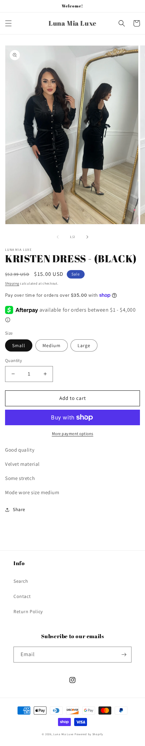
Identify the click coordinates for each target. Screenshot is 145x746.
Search (20, 581)
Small (18, 345)
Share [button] (19, 509)
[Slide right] (87, 237)
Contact (22, 596)
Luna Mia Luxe (63, 734)
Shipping (12, 283)
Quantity (13, 360)
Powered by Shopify (89, 734)
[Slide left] (57, 237)
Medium (51, 345)
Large (84, 345)
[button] (8, 23)
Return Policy (28, 611)
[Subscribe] (123, 655)
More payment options (72, 433)
